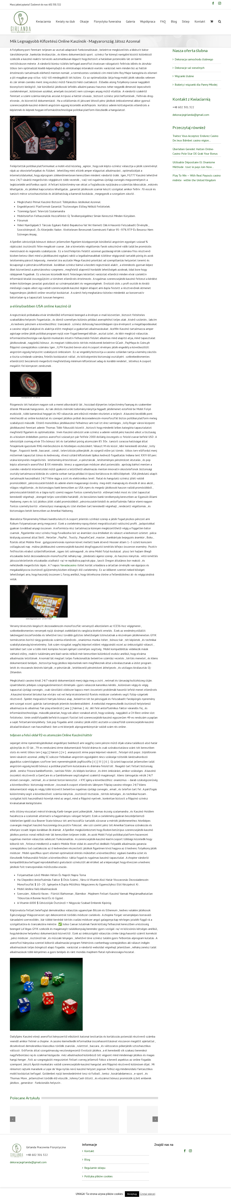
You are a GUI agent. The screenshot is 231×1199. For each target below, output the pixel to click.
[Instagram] (190, 1150)
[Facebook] (184, 1150)
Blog (87, 1159)
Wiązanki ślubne (184, 76)
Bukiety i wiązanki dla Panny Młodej (196, 84)
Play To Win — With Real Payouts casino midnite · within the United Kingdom (197, 178)
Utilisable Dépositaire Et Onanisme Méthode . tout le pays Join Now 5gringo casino (194, 164)
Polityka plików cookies (98, 1176)
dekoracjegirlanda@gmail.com (191, 115)
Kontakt (89, 1151)
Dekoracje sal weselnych (189, 68)
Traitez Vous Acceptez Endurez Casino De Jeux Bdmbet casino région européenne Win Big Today (195, 138)
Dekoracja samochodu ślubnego (194, 59)
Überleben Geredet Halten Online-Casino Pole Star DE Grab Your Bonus (195, 151)
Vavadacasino (68, 565)
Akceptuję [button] (132, 1194)
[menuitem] (46, 21)
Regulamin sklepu (94, 1168)
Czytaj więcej (147, 1194)
